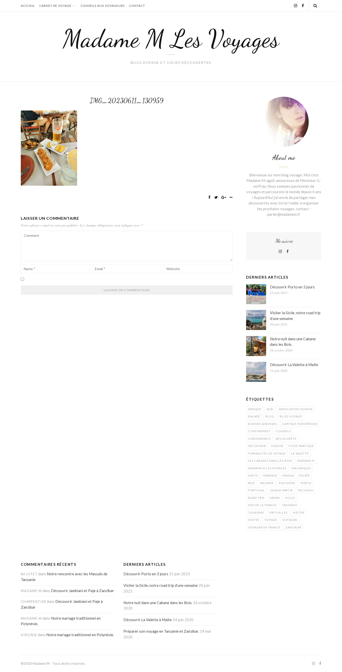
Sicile (290, 497)
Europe (277, 445)
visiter (298, 512)
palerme (267, 483)
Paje (251, 483)
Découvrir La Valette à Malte (294, 364)
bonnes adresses (262, 423)
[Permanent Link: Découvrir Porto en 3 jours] (256, 294)
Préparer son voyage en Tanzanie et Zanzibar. (161, 631)
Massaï (288, 475)
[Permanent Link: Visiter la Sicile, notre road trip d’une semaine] (256, 320)
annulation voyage (296, 409)
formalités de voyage (267, 453)
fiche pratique (301, 445)
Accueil (28, 6)
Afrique (255, 409)
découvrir (257, 445)
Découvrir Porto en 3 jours (292, 287)
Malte (253, 475)
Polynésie (287, 483)
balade (254, 416)
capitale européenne (300, 423)
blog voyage (291, 416)
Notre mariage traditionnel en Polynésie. (80, 634)
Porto (306, 483)
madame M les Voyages (267, 468)
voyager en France (264, 527)
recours (305, 490)
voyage (271, 519)
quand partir (281, 490)
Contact (137, 6)
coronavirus (259, 438)
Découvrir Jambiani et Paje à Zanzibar (82, 590)
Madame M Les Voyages (171, 39)
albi (270, 409)
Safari (275, 497)
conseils (283, 431)
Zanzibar (293, 527)
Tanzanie (289, 505)
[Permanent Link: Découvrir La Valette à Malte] (256, 372)
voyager (289, 519)
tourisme (256, 512)
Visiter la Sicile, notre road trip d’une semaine (295, 315)
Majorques (301, 468)
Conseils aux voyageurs (103, 6)
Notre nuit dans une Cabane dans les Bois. (293, 342)
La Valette (300, 453)
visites (254, 519)
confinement (259, 431)
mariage (270, 475)
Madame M (306, 460)
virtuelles (278, 512)
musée (304, 475)
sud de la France (262, 505)
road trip (256, 497)
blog (269, 416)
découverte (286, 438)
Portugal (256, 490)
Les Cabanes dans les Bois (270, 460)
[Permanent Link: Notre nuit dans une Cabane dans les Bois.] (256, 346)
